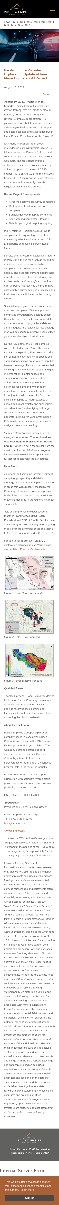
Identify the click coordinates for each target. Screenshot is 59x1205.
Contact (45, 1152)
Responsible (17, 1152)
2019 (13, 25)
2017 (27, 25)
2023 (36, 22)
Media (37, 1152)
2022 (43, 22)
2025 (22, 22)
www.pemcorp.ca (14, 831)
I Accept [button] (29, 1197)
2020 (6, 25)
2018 (20, 25)
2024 (29, 22)
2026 (15, 22)
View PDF (49, 94)
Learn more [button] (27, 1189)
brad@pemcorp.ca (14, 823)
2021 (50, 22)
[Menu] (52, 9)
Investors (45, 1149)
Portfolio (34, 1149)
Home (12, 1149)
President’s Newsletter (33, 549)
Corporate (22, 1149)
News (29, 1152)
